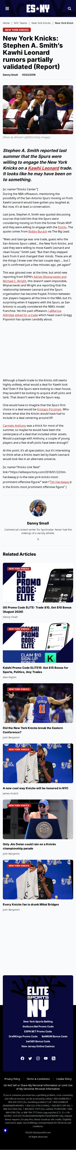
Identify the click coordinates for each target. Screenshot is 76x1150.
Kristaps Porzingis (49, 409)
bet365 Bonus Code (38, 1041)
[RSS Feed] (53, 1058)
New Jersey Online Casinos (38, 1046)
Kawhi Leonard (43, 168)
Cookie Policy (64, 1079)
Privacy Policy (12, 1079)
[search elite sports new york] (69, 8)
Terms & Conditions (38, 1079)
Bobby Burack (37, 231)
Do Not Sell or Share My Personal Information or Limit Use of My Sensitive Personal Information (38, 1087)
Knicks (62, 227)
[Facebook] (22, 1058)
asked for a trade (26, 315)
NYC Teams (20, 23)
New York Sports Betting (38, 1021)
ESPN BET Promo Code (38, 1031)
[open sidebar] (7, 8)
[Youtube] (46, 1058)
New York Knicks (41, 23)
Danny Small (10, 74)
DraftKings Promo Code (23, 1036)
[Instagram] (38, 1058)
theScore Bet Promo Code (38, 1026)
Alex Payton (9, 677)
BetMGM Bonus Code (54, 1036)
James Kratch (10, 793)
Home (6, 23)
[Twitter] (30, 1058)
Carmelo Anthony (14, 426)
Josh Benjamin (11, 737)
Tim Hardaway (59, 482)
